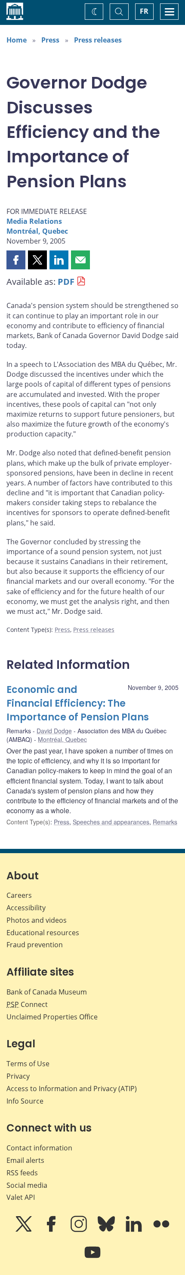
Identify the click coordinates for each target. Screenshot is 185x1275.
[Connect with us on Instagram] (79, 1230)
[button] (15, 259)
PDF (66, 281)
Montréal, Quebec (37, 231)
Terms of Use (27, 1063)
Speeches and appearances (111, 821)
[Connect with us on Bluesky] (107, 1230)
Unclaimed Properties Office (52, 1017)
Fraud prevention (34, 944)
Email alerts (25, 1160)
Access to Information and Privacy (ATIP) (71, 1088)
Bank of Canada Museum (46, 992)
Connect (27, 1004)
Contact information (39, 1148)
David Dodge (54, 730)
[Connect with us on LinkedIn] (134, 1230)
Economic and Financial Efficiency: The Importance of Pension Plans (77, 703)
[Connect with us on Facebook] (52, 1230)
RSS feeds (22, 1172)
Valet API (20, 1197)
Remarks (165, 821)
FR (144, 11)
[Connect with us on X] (24, 1230)
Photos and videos (36, 920)
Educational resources (42, 932)
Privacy (18, 1076)
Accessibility (26, 907)
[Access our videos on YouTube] (92, 1258)
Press (50, 40)
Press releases (98, 40)
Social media (26, 1185)
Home (16, 40)
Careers (19, 895)
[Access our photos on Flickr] (161, 1230)
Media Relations (34, 221)
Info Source (24, 1101)
